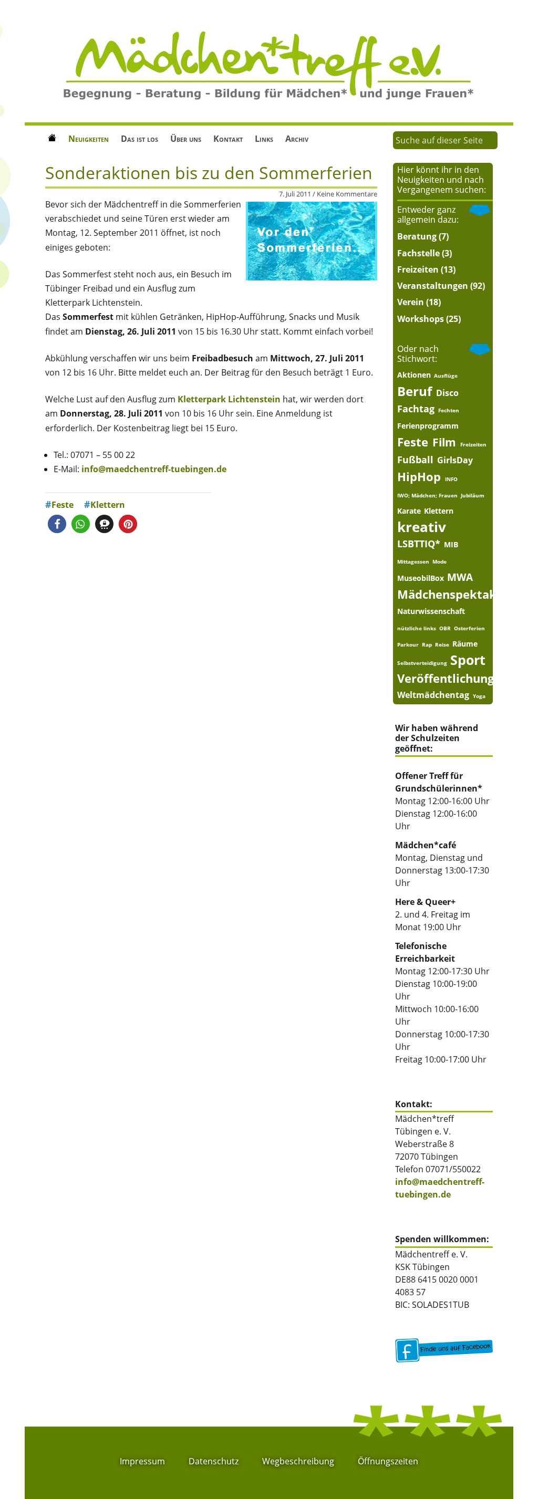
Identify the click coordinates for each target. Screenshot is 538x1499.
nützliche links (416, 628)
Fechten (448, 410)
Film (444, 442)
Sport (467, 660)
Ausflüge (446, 375)
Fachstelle (418, 253)
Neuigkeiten (88, 138)
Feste (62, 505)
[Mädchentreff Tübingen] (269, 64)
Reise (442, 644)
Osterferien (469, 628)
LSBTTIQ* (418, 543)
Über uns (185, 138)
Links (264, 138)
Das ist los (139, 138)
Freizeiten (418, 269)
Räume (465, 644)
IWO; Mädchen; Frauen (427, 495)
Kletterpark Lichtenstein (229, 399)
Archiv (296, 138)
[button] (57, 524)
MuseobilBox (420, 578)
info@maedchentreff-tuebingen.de (153, 469)
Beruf (414, 391)
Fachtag (415, 408)
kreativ (421, 527)
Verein (410, 302)
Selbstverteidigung (422, 663)
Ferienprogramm (428, 426)
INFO (451, 479)
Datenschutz (214, 1461)
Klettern (107, 505)
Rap (427, 644)
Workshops (420, 319)
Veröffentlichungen (452, 678)
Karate (409, 511)
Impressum (142, 1461)
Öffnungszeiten (388, 1461)
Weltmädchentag (433, 695)
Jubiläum (472, 495)
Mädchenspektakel (452, 594)
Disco (447, 393)
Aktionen (414, 375)
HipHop (419, 477)
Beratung (417, 236)
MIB (451, 544)
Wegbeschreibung (298, 1461)
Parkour (408, 644)
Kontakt (228, 138)
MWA (460, 577)
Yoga (479, 696)
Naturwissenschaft (431, 611)
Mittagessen (413, 561)
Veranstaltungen (432, 286)
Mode (439, 561)
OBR (445, 628)
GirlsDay (455, 460)
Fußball (415, 459)
